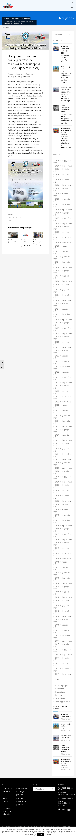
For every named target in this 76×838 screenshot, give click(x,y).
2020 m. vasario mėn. (60, 505)
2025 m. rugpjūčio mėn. (62, 219)
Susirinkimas (60, 698)
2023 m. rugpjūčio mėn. (62, 329)
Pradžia (6, 18)
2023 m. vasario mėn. (60, 351)
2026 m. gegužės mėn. (61, 175)
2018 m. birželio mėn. (61, 601)
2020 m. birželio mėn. (61, 486)
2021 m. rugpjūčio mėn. (62, 436)
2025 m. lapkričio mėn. (61, 205)
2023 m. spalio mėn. (63, 319)
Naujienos (15, 18)
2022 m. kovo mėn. (63, 402)
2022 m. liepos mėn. (63, 382)
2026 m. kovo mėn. (63, 185)
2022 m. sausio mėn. (60, 411)
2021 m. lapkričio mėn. (61, 422)
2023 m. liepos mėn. (63, 333)
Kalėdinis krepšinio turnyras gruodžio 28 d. (25, 243)
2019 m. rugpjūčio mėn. (62, 535)
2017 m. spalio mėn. (63, 641)
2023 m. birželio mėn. (61, 337)
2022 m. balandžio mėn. (62, 397)
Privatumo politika (21, 803)
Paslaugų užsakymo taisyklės (6, 811)
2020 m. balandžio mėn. (62, 496)
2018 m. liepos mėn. (63, 597)
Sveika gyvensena (62, 701)
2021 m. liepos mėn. (63, 440)
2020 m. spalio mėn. (63, 468)
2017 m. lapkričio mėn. (61, 636)
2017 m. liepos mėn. (63, 655)
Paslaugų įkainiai (20, 793)
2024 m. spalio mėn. (63, 267)
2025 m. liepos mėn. (63, 223)
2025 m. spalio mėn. (63, 209)
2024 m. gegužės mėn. (61, 290)
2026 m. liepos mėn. (63, 166)
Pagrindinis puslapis (7, 790)
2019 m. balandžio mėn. (62, 554)
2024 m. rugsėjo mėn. (61, 271)
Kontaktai (20, 798)
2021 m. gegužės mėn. (61, 450)
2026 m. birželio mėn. (61, 170)
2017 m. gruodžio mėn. (61, 631)
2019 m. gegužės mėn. (61, 549)
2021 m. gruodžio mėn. (61, 416)
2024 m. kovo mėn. (63, 300)
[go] (69, 35)
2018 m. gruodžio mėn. (61, 573)
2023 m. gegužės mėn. (61, 343)
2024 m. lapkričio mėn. (61, 263)
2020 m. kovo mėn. (63, 501)
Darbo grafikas (5, 799)
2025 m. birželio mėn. (61, 227)
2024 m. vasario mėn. (60, 304)
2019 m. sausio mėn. (60, 568)
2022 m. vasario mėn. (60, 406)
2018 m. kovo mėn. (63, 616)
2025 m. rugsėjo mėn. (61, 214)
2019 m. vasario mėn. (60, 563)
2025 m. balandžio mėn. (62, 238)
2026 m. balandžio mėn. (62, 180)
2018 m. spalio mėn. (63, 583)
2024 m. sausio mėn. (60, 310)
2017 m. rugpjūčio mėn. (62, 650)
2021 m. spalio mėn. (63, 426)
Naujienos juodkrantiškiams (13, 241)
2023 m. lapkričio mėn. (61, 315)
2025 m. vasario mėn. (60, 247)
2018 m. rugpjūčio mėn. (62, 593)
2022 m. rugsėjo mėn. (61, 373)
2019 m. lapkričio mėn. (61, 521)
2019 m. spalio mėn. (63, 525)
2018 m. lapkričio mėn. (61, 579)
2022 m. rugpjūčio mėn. (62, 378)
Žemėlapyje (65, 809)
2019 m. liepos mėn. (63, 539)
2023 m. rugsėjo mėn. (61, 324)
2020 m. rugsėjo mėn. (61, 472)
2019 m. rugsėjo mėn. (61, 530)
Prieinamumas (22, 788)
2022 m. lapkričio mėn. (61, 367)
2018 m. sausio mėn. (60, 626)
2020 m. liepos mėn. (63, 482)
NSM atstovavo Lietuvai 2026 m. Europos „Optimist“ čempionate (66, 132)
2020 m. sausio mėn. (60, 510)
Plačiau (48, 835)
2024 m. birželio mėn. (61, 285)
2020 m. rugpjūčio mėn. (62, 477)
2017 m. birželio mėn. (61, 659)
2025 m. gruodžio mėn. (61, 200)
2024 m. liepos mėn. (63, 281)
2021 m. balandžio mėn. (62, 455)
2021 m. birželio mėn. (61, 444)
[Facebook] (72, 2)
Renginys (59, 695)
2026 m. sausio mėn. (60, 194)
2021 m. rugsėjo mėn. (61, 430)
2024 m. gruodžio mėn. (61, 257)
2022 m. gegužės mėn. (61, 392)
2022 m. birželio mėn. (61, 387)
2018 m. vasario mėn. (60, 620)
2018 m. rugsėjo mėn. (61, 587)
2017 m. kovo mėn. (63, 674)
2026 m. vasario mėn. (60, 189)
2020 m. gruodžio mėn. (61, 463)
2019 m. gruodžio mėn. (61, 516)
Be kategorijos (61, 685)
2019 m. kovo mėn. (63, 558)
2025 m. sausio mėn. (60, 252)
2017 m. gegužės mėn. (61, 664)
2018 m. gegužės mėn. (61, 606)
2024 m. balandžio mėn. (62, 296)
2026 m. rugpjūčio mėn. (62, 161)
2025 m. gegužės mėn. (61, 233)
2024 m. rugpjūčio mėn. (62, 277)
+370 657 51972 (64, 789)
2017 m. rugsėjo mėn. (61, 645)
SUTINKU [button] (40, 835)
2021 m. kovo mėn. (63, 459)
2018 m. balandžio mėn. (62, 612)
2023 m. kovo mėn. (63, 347)
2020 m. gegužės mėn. (61, 491)
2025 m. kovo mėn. (63, 242)
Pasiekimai (59, 689)
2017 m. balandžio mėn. (62, 669)
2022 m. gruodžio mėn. (61, 362)
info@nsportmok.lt (66, 794)
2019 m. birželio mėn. (61, 543)
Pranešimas (26, 18)
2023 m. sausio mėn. (60, 357)
